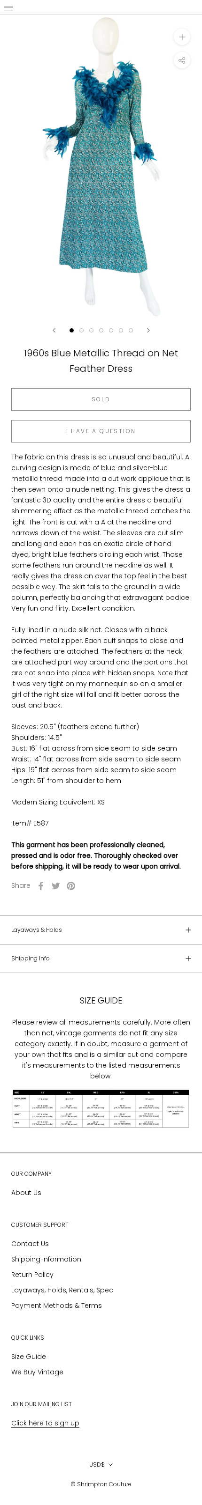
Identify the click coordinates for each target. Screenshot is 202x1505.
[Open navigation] (8, 7)
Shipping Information (46, 1259)
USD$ (97, 1464)
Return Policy (32, 1274)
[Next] (148, 330)
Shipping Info (30, 958)
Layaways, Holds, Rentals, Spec (62, 1290)
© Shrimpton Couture (101, 1484)
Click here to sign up (45, 1423)
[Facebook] (41, 886)
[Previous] (54, 330)
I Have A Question (101, 431)
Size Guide (28, 1356)
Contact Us (30, 1243)
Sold (101, 399)
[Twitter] (56, 886)
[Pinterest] (71, 886)
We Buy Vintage (37, 1372)
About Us (26, 1192)
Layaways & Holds (36, 930)
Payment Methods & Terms (56, 1305)
